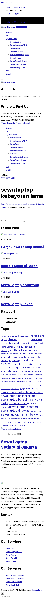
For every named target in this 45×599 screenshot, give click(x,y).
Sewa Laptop (15, 42)
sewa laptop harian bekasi (20, 414)
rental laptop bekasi (18, 350)
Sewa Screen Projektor (19, 55)
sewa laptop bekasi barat (26, 392)
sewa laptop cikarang (23, 407)
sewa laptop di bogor (36, 411)
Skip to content (7, 2)
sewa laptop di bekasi (15, 410)
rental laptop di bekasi (21, 364)
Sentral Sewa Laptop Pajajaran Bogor (21, 385)
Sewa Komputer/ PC (18, 45)
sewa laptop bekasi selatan (19, 396)
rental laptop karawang (21, 367)
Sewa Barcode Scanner (19, 61)
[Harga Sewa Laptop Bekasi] (13, 235)
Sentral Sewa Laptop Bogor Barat (29, 371)
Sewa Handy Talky (17, 68)
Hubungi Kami (21, 27)
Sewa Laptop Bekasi (17, 304)
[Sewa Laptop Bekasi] (10, 292)
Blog (7, 71)
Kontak (8, 74)
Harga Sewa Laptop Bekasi (22, 247)
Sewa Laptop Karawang (20, 285)
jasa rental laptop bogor (23, 340)
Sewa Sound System (18, 64)
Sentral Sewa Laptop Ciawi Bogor (21, 378)
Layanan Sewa (11, 39)
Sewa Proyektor (16, 51)
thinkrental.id (37, 590)
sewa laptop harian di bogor (19, 418)
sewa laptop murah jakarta (13, 425)
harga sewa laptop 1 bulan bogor (15, 336)
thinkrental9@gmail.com (15, 7)
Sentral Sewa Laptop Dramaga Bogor (19, 381)
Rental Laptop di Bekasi (19, 266)
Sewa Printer (15, 48)
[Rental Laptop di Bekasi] (11, 254)
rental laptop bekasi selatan (24, 354)
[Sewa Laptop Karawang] (11, 273)
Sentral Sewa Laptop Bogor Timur (25, 375)
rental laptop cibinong (11, 360)
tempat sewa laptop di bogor (33, 426)
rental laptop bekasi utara (30, 357)
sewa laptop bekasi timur (18, 399)
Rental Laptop (11, 318)
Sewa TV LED (15, 58)
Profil (8, 35)
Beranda (9, 32)
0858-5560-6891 (12, 14)
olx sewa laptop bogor (27, 343)
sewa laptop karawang (28, 421)
